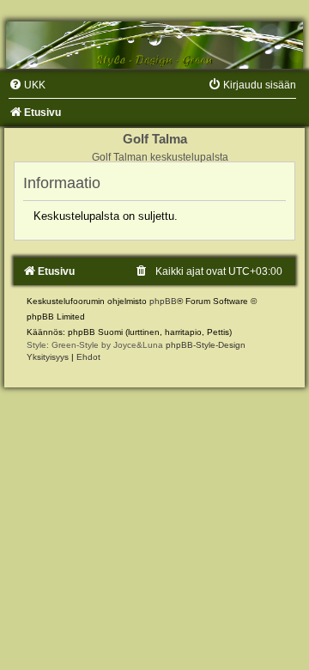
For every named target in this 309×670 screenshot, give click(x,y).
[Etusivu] (154, 45)
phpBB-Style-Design (205, 345)
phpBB (163, 301)
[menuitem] (27, 85)
